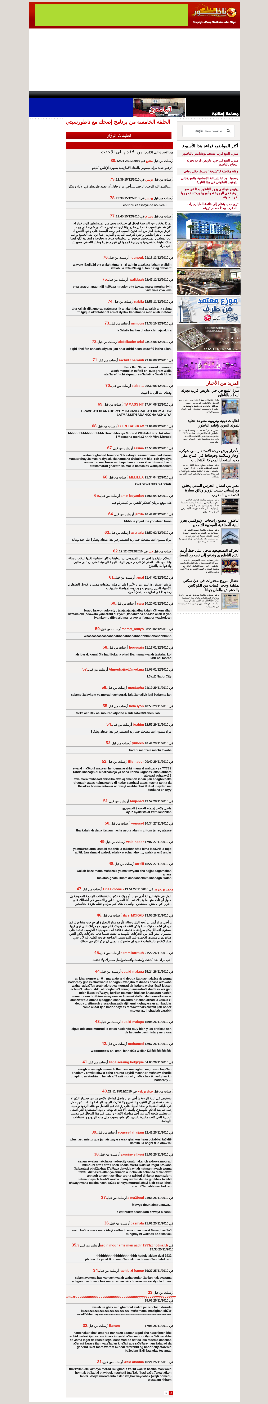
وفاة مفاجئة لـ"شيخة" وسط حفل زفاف (210, 171)
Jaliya (127, 94)
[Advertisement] (134, 60)
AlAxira (58, 94)
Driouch (196, 94)
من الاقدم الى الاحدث (122, 151)
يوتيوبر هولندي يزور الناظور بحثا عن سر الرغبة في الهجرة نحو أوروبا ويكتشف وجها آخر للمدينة (209, 193)
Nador (213, 94)
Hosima (177, 94)
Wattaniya (143, 94)
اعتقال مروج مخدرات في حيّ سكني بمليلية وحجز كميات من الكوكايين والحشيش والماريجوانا (211, 585)
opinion (71, 94)
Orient (159, 94)
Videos (109, 94)
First (231, 94)
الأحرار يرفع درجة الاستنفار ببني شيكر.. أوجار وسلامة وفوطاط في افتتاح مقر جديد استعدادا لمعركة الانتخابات (209, 455)
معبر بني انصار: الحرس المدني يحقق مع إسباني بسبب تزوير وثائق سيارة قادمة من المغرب (211, 490)
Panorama (87, 94)
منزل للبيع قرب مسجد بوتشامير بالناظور (210, 153)
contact (41, 94)
